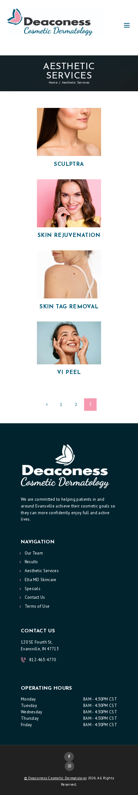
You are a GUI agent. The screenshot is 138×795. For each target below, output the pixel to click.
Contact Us (35, 597)
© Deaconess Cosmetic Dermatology (55, 778)
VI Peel (69, 372)
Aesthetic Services (42, 570)
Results (31, 561)
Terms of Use (37, 606)
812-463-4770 (42, 659)
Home (53, 82)
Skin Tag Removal (68, 307)
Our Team (34, 553)
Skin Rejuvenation (69, 235)
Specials (32, 588)
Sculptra (69, 164)
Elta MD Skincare (40, 579)
